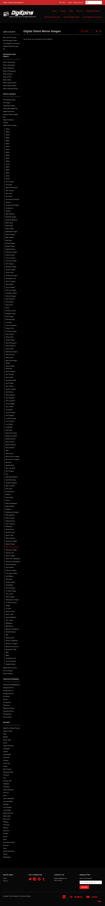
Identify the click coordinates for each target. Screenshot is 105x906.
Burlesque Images (11, 252)
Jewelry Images (10, 389)
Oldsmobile (6, 816)
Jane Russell (9, 374)
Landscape (9, 409)
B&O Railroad (9, 214)
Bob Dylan (8, 240)
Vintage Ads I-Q (8, 690)
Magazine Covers (8, 708)
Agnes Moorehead (11, 187)
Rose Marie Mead (9, 842)
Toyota (5, 854)
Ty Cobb (8, 608)
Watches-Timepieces (12, 629)
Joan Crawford (10, 401)
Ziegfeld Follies (10, 664)
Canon (5, 743)
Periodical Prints (8, 711)
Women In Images (11, 643)
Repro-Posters (8, 74)
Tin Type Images (10, 591)
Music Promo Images (12, 459)
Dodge (5, 766)
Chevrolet (6, 757)
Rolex (5, 839)
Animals (8, 202)
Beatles (5, 737)
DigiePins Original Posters (11, 728)
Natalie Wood (9, 465)
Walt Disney (9, 626)
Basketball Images (11, 231)
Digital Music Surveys (10, 668)
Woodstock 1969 (10, 649)
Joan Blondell (9, 398)
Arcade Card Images (12, 205)
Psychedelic (9, 497)
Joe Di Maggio (10, 403)
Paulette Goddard (11, 483)
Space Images (10, 555)
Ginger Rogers (10, 340)
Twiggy (7, 605)
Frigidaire (6, 784)
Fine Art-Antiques (11, 325)
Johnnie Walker (8, 801)
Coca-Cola (6, 763)
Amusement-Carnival (12, 199)
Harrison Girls (9, 354)
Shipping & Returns (93, 11)
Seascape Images (11, 541)
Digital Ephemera (8, 111)
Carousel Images (11, 261)
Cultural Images (10, 296)
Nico (6, 474)
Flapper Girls (9, 328)
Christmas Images (11, 275)
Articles (5, 699)
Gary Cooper (9, 334)
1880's (7, 138)
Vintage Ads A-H (8, 687)
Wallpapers (9, 623)
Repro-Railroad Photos (10, 88)
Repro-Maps (7, 80)
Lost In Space (9, 421)
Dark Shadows (10, 299)
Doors (7, 307)
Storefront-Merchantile (12, 561)
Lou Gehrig (9, 424)
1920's (7, 149)
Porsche (5, 833)
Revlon (5, 836)
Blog (71, 11)
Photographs (7, 714)
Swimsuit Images (10, 570)
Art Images (6, 102)
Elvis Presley (9, 316)
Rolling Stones (10, 521)
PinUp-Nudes (9, 491)
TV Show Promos (11, 602)
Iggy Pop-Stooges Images (11, 362)
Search (5, 878)
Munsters (8, 462)
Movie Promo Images (12, 456)
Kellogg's (6, 804)
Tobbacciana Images (12, 599)
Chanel (5, 751)
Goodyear (6, 787)
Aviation (8, 211)
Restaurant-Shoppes (12, 512)
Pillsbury (6, 822)
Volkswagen (7, 857)
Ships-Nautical (10, 538)
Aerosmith (8, 184)
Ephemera (6, 705)
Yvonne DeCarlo (10, 661)
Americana (8, 196)
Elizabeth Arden (8, 772)
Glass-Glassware (11, 343)
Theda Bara (9, 585)
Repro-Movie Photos (9, 83)
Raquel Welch (9, 506)
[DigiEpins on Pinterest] (39, 880)
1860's (7, 132)
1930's (7, 152)
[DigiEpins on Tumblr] (43, 880)
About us (79, 11)
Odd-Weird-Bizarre (11, 477)
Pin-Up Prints (7, 717)
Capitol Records (8, 745)
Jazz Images (9, 383)
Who (6, 635)
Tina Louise (9, 594)
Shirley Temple (10, 544)
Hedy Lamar (9, 357)
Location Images (10, 418)
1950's (7, 158)
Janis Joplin (9, 377)
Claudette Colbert (11, 293)
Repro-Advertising (9, 62)
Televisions (9, 579)
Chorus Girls (9, 272)
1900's (7, 143)
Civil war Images (10, 290)
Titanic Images (10, 597)
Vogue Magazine (10, 617)
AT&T (5, 734)
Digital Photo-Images (10, 125)
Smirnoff (6, 845)
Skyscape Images (11, 550)
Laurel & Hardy (10, 412)
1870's (7, 135)
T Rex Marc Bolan (11, 573)
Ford (4, 778)
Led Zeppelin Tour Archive (92, 17)
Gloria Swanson (10, 346)
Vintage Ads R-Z (8, 693)
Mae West (8, 430)
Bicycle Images (10, 234)
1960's (7, 161)
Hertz (5, 795)
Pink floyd (6, 825)
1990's (7, 170)
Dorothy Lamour (10, 310)
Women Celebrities (11, 640)
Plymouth (6, 830)
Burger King (7, 740)
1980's (7, 167)
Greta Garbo (9, 349)
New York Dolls (10, 468)
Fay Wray (8, 322)
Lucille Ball (8, 427)
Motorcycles (9, 453)
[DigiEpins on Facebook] (34, 880)
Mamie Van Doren (11, 433)
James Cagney (10, 371)
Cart (63, 2)
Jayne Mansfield (10, 380)
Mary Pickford (9, 447)
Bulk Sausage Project (71, 17)
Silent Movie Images (12, 547)
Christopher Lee (10, 278)
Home (54, 11)
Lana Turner (9, 406)
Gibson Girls (9, 337)
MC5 (7, 450)
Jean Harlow (9, 386)
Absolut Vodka (7, 731)
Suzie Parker (9, 567)
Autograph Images (9, 105)
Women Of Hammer (11, 646)
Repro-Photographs (9, 71)
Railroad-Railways (11, 503)
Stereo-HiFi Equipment (12, 558)
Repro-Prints (7, 77)
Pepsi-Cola (6, 819)
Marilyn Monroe (10, 439)
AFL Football (9, 182)
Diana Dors (9, 305)
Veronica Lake (10, 611)
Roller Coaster (10, 518)
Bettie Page (9, 225)
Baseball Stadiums (11, 220)
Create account (78, 2)
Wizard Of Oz (9, 638)
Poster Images (8, 673)
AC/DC (7, 179)
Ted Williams (9, 576)
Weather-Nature (10, 632)
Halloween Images (11, 351)
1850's (7, 129)
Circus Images (10, 287)
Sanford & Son (10, 532)
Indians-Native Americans (10, 367)
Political (7, 494)
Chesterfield (7, 754)
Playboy (5, 828)
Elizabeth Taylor (10, 313)
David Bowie (9, 302)
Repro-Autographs (9, 65)
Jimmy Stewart (10, 395)
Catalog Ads (7, 702)
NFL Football (9, 471)
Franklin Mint (7, 781)
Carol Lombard (10, 258)
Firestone (6, 775)
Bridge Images (10, 246)
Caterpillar (6, 748)
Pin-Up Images (8, 670)
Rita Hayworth (10, 515)
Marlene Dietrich (10, 445)
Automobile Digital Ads (10, 108)
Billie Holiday (9, 237)
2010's (7, 176)
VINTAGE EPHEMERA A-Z (11, 685)
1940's (7, 155)
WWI (7, 652)
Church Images (10, 281)
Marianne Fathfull (11, 436)
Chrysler (6, 760)
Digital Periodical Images (8, 121)
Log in (70, 2)
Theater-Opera (10, 582)
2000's (7, 173)
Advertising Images (9, 100)
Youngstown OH (10, 658)
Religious (8, 509)
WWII (7, 655)
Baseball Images (10, 217)
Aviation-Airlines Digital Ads (10, 116)
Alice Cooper (9, 190)
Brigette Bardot (10, 249)
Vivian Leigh (9, 614)
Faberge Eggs (10, 319)
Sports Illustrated (8, 851)
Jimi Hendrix (9, 392)
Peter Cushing (10, 486)
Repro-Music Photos (9, 85)
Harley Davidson (8, 789)
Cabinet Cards (10, 255)
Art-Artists (6, 696)
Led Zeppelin (9, 415)
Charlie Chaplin (10, 269)
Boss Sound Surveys (52, 17)
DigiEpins (16, 896)
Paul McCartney (10, 480)
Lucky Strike (7, 810)
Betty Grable (9, 228)
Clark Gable (9, 284)
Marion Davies (10, 442)
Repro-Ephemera (8, 68)
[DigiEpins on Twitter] (30, 880)
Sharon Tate (9, 535)
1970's (7, 164)
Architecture (9, 208)
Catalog (63, 11)
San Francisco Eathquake (10, 525)
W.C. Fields (9, 620)
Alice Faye (8, 193)
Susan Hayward (10, 564)
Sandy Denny (9, 529)
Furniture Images (11, 331)
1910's (7, 146)
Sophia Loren (9, 553)
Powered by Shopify (25, 896)
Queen (7, 500)
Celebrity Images (10, 267)
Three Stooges (10, 588)
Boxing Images (10, 243)
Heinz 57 (6, 792)
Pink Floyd (8, 488)
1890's (7, 140)
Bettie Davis (9, 223)
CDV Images (9, 264)
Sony (4, 848)
